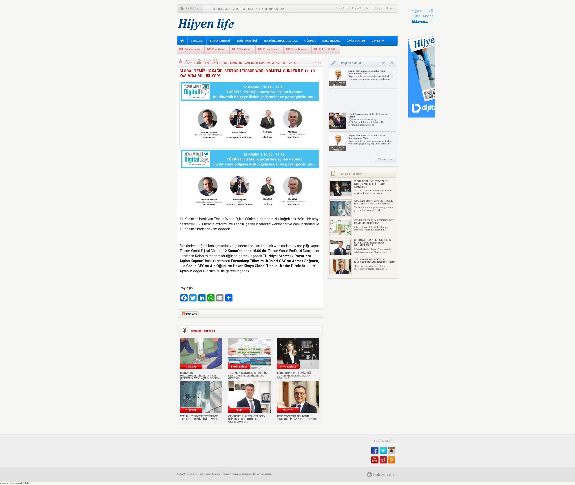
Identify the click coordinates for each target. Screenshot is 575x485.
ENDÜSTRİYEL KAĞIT (206, 63)
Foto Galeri (218, 49)
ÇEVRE (376, 40)
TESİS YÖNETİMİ (247, 40)
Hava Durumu (299, 49)
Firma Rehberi (271, 49)
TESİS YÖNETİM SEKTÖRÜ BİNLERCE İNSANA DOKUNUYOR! (297, 417)
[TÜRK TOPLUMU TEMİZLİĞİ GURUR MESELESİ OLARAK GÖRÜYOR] (340, 195)
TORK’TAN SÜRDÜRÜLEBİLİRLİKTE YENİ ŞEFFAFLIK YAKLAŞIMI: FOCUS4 (200, 376)
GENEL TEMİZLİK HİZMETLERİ (239, 63)
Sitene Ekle (342, 8)
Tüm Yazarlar (192, 49)
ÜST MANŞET (291, 63)
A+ (319, 63)
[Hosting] (369, 474)
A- (316, 63)
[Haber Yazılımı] (385, 474)
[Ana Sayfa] (182, 41)
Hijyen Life (190, 60)
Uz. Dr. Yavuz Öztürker (337, 83)
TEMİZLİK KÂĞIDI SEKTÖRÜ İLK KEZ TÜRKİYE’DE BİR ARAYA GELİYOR (248, 376)
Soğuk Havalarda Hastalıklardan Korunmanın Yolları (366, 72)
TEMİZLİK (197, 40)
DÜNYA (188, 63)
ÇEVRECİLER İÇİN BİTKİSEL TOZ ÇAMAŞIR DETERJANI (374, 221)
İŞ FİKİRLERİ (327, 49)
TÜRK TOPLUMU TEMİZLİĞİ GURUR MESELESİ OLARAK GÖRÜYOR (248, 9)
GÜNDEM (310, 40)
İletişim (390, 8)
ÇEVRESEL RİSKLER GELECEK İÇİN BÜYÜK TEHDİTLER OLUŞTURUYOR (246, 419)
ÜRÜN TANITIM (356, 40)
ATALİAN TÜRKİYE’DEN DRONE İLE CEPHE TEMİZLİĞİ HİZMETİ (199, 417)
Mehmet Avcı (338, 126)
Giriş (367, 8)
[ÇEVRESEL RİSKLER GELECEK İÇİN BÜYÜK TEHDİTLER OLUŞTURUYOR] (340, 253)
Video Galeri (244, 49)
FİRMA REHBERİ (220, 40)
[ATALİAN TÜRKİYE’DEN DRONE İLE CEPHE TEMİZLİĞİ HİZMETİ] (340, 214)
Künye (378, 8)
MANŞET (277, 63)
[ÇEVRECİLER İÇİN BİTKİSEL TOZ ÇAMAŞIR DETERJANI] (340, 234)
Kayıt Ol (356, 8)
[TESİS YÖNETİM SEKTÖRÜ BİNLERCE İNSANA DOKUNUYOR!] (340, 273)
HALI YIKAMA (331, 40)
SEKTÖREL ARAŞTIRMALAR (281, 40)
